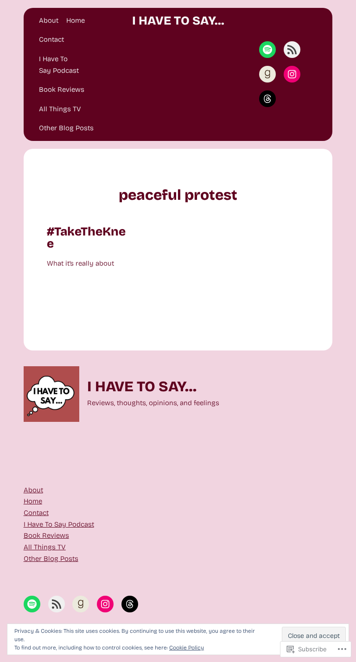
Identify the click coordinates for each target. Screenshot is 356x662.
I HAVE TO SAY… (178, 20)
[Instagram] (292, 74)
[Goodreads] (267, 74)
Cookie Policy (186, 647)
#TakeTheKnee (86, 238)
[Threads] (267, 98)
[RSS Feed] (292, 49)
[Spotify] (267, 49)
